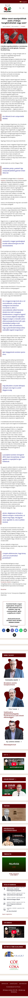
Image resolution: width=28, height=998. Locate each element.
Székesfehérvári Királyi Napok (14, 895)
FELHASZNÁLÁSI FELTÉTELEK (13, 987)
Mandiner (3, 589)
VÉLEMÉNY (23, 26)
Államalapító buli (10, 745)
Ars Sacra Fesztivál (12, 911)
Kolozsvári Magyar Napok (13, 899)
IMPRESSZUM (5, 983)
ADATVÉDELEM (22, 983)
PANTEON (6, 806)
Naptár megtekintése (7, 914)
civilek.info (8, 26)
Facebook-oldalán (6, 582)
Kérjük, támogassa (14, 873)
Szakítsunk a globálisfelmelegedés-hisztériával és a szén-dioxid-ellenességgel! (14, 714)
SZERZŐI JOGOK (13, 983)
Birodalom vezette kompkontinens (10, 684)
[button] (20, 8)
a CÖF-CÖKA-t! (14, 875)
